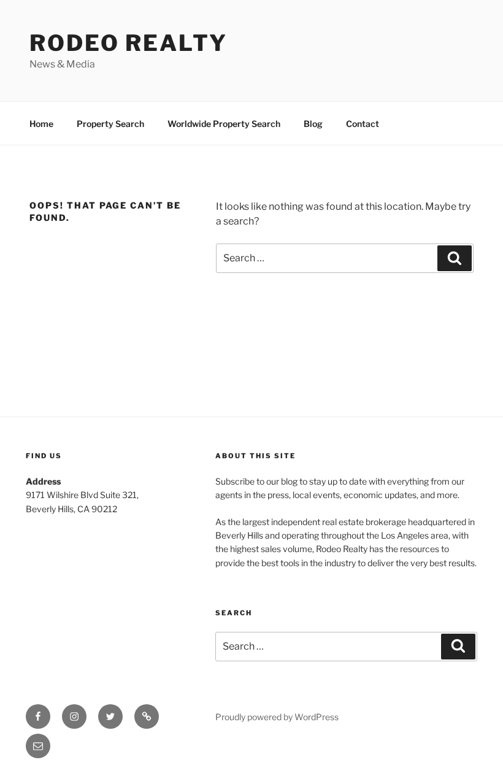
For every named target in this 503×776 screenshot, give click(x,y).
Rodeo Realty (128, 42)
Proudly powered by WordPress (277, 717)
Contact (362, 123)
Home (41, 123)
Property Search (110, 123)
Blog (313, 123)
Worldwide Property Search (223, 123)
